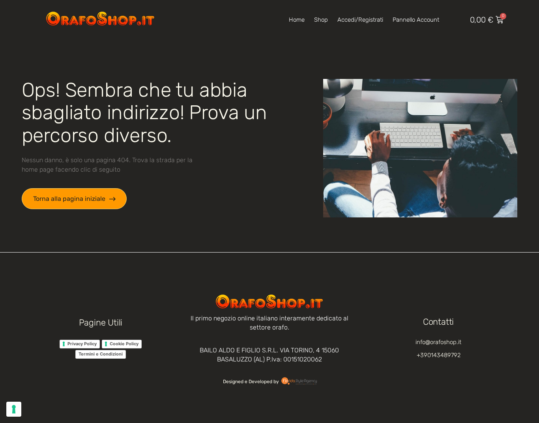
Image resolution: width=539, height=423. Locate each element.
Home (297, 19)
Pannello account (416, 19)
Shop (321, 19)
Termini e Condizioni (101, 354)
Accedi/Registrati (360, 19)
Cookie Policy (124, 343)
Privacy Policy (82, 343)
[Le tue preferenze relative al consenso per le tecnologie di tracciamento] (13, 409)
